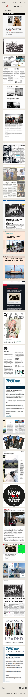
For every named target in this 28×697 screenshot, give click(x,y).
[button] (24, 2)
